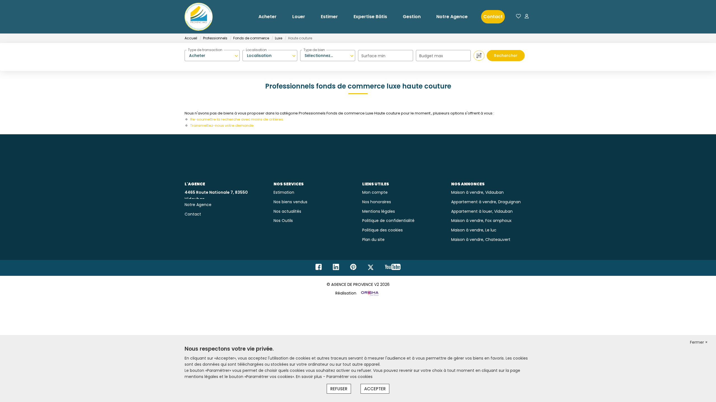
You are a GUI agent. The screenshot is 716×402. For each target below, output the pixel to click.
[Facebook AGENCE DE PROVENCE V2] (318, 268)
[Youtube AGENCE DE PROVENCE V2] (392, 268)
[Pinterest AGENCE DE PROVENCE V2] (353, 268)
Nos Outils (283, 220)
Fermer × (699, 342)
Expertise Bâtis (370, 16)
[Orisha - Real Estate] (369, 293)
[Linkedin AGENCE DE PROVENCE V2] (336, 268)
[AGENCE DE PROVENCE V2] (199, 17)
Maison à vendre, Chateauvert (480, 239)
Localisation (256, 49)
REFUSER (338, 389)
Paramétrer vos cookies (349, 376)
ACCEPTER (375, 389)
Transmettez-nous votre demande (222, 125)
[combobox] (212, 55)
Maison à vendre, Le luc (473, 230)
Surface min (373, 56)
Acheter (267, 16)
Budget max (431, 56)
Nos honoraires (376, 202)
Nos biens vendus (290, 202)
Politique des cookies (382, 230)
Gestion (412, 16)
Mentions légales (378, 211)
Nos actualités (287, 211)
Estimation (284, 192)
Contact (493, 16)
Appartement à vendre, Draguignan (486, 202)
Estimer (329, 16)
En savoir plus (309, 376)
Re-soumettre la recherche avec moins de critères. (237, 119)
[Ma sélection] (518, 16)
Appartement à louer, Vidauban (482, 211)
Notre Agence (452, 16)
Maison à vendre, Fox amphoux (481, 220)
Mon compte (375, 192)
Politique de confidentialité (388, 220)
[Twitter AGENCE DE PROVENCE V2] (370, 268)
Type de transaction (205, 49)
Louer (298, 16)
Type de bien (314, 49)
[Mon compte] (527, 16)
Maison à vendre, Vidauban (477, 192)
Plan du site (373, 239)
